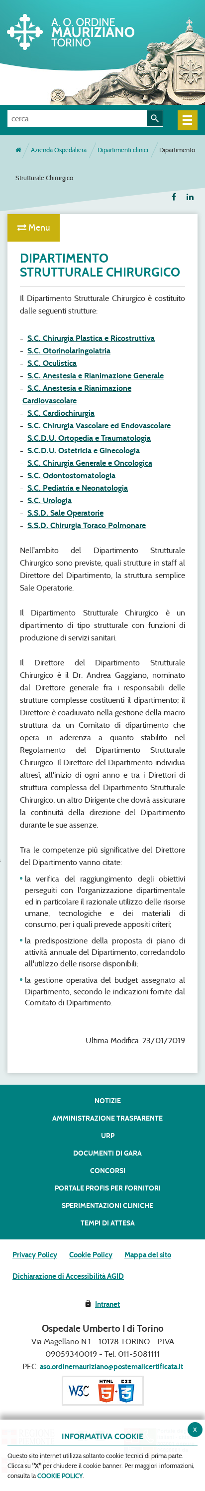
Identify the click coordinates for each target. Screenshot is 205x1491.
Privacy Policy (34, 1254)
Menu (38, 227)
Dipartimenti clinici (123, 150)
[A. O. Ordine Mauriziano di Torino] (82, 30)
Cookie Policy (90, 1254)
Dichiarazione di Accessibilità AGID (68, 1276)
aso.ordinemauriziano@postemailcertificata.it (111, 1366)
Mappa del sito (147, 1254)
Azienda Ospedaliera (59, 150)
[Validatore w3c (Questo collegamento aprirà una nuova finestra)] (103, 1390)
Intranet (107, 1304)
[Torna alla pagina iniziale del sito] (18, 150)
